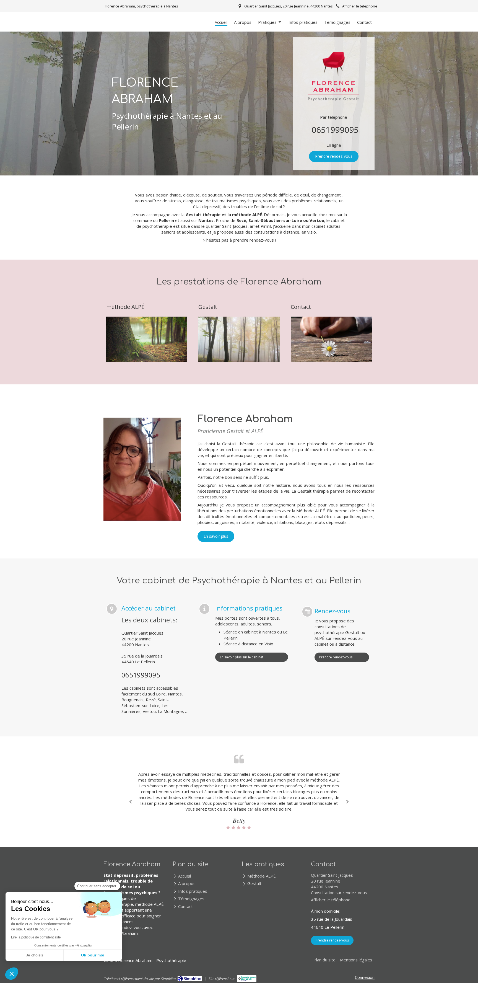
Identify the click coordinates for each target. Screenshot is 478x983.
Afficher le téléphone (359, 6)
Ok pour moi (92, 955)
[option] (239, 800)
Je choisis (34, 955)
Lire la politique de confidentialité (36, 937)
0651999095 (334, 129)
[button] (11, 973)
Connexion (365, 977)
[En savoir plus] (146, 339)
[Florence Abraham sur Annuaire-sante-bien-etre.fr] (246, 978)
